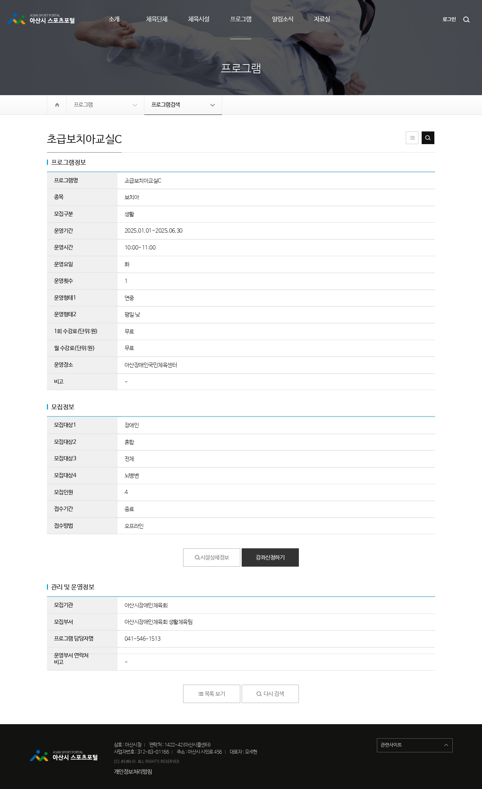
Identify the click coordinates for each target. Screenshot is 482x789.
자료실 (322, 19)
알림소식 (282, 19)
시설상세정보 (214, 557)
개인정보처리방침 (133, 772)
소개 (114, 19)
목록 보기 (412, 137)
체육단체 (156, 19)
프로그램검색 (165, 104)
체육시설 (198, 19)
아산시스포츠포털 (41, 19)
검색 (467, 19)
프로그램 (240, 19)
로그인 (449, 19)
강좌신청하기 (270, 557)
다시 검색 (428, 137)
